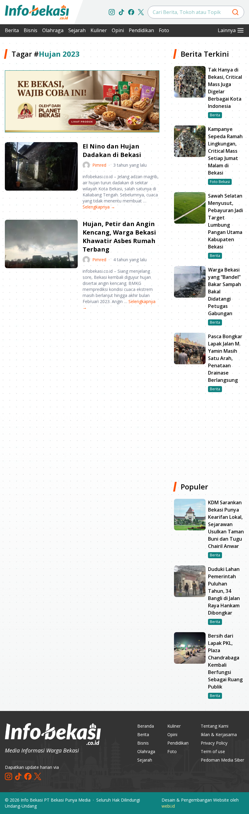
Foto (164, 30)
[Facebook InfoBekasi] (131, 12)
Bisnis (30, 30)
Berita (12, 30)
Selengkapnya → (99, 207)
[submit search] (235, 12)
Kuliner (98, 30)
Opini (118, 30)
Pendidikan (141, 30)
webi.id (168, 806)
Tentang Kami (214, 726)
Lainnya (227, 30)
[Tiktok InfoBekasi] (121, 12)
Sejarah (77, 30)
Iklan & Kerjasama (219, 734)
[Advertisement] (82, 362)
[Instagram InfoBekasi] (112, 12)
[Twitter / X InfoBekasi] (141, 12)
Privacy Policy (214, 743)
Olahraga (52, 30)
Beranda (145, 726)
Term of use (213, 751)
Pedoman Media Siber (222, 760)
